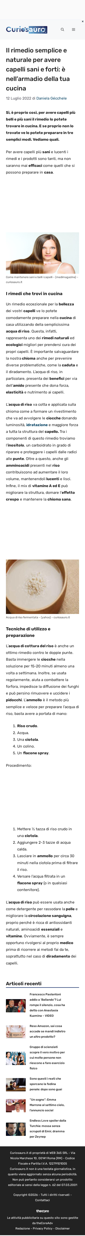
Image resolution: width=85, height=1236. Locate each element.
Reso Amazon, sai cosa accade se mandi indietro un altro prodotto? (47, 1031)
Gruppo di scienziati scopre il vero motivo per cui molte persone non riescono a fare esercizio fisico (47, 1057)
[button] (62, 30)
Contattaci (42, 1200)
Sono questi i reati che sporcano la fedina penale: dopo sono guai (46, 1084)
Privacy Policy (42, 1228)
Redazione (22, 1228)
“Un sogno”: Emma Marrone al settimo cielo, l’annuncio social (47, 1105)
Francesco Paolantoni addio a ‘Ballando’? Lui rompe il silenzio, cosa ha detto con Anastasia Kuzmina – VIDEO (47, 1005)
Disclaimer (62, 1228)
